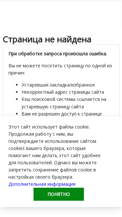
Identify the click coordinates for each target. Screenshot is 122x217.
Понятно (58, 194)
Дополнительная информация (41, 184)
